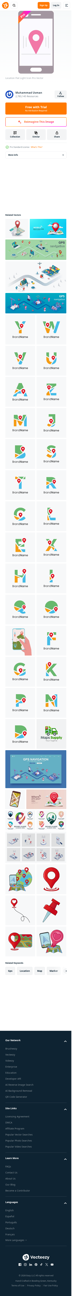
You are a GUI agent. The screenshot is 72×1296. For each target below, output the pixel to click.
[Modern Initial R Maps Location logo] (20, 692)
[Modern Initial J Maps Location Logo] (20, 568)
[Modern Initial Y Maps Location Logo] (20, 350)
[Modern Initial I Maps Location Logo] (20, 879)
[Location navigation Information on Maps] (16, 228)
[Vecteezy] (5, 5)
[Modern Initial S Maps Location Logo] (20, 630)
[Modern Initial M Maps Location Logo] (20, 537)
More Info (13, 155)
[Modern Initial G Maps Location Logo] (20, 1034)
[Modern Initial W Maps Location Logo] (20, 381)
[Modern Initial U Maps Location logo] (20, 443)
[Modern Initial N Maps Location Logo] (20, 1128)
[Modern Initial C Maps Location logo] (20, 723)
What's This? (36, 147)
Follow (60, 96)
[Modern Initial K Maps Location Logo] (20, 1065)
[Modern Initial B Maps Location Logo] (20, 599)
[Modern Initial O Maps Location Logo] (20, 941)
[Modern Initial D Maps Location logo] (20, 1159)
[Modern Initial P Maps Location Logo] (20, 1097)
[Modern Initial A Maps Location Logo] (20, 474)
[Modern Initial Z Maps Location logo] (20, 506)
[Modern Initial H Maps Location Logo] (20, 848)
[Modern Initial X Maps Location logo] (20, 817)
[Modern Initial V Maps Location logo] (20, 412)
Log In (56, 5)
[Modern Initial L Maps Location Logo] (20, 754)
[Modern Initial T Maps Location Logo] (20, 661)
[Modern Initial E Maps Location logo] (20, 786)
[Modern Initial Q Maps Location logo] (20, 910)
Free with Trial (36, 108)
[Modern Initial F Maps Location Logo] (20, 1003)
